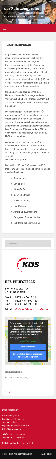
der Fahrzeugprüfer (22, 8)
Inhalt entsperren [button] (28, 347)
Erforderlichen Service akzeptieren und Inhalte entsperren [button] (28, 355)
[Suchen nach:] (28, 243)
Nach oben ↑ (47, 454)
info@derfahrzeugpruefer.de (31, 309)
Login (9, 391)
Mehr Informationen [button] (28, 341)
